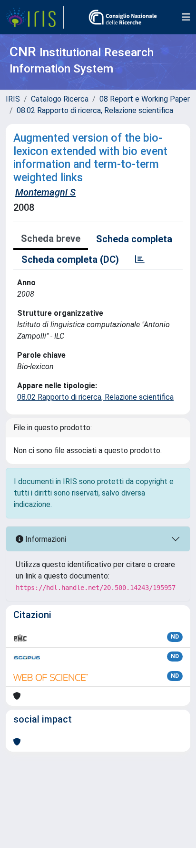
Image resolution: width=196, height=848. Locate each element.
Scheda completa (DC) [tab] (70, 259)
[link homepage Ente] (123, 17)
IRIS (13, 98)
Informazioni (44, 539)
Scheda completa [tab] (134, 239)
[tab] (140, 259)
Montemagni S (45, 192)
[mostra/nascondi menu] (186, 17)
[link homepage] (35, 17)
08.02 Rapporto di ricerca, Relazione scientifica (95, 110)
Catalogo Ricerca (59, 98)
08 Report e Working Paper (144, 98)
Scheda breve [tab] (50, 238)
